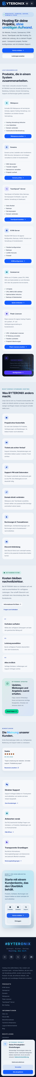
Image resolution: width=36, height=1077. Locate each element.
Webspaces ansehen (17, 136)
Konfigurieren (17, 372)
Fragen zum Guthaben (11, 609)
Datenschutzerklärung (22, 1057)
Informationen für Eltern (11, 604)
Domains (4, 993)
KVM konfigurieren (17, 261)
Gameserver (6, 990)
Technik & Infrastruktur (9, 1022)
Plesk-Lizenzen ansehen (17, 347)
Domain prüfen (17, 178)
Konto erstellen (17, 50)
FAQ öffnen (8, 832)
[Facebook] (11, 957)
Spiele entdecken (17, 302)
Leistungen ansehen (18, 56)
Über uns (5, 1014)
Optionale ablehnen (18, 1062)
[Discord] (31, 957)
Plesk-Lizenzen (6, 999)
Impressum (5, 1037)
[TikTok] (24, 957)
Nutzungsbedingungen (12, 861)
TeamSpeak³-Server (8, 1002)
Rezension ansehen (11, 767)
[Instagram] (4, 957)
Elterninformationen (8, 1019)
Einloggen (18, 921)
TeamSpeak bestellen (17, 219)
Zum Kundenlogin (10, 803)
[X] (18, 957)
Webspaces (5, 996)
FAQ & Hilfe (5, 1017)
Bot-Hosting (5, 1005)
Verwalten (18, 1067)
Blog (3, 1028)
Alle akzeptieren (18, 1072)
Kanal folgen (11, 711)
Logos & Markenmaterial (9, 1025)
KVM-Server (6, 987)
